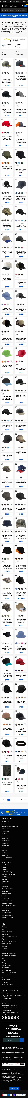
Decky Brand (5, 821)
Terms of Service (6, 965)
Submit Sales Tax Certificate (9, 941)
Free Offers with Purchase (9, 955)
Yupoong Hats (5, 881)
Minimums (4, 946)
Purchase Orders (6, 970)
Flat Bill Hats (5, 843)
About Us (4, 927)
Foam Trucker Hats (7, 857)
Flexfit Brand (5, 824)
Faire (3, 977)
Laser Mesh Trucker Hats (8, 874)
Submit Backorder (6, 943)
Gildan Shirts (5, 898)
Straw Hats (5, 860)
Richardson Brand (6, 828)
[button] (14, 1088)
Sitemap (4, 963)
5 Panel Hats (5, 865)
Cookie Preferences (7, 984)
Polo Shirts (5, 896)
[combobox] (14, 10)
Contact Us (5, 982)
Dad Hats (4, 848)
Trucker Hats (5, 845)
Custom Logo (5, 929)
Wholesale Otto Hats (7, 889)
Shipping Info (5, 939)
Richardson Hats (6, 884)
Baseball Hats (5, 852)
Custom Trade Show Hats (9, 905)
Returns (4, 951)
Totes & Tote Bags (7, 903)
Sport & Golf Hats (6, 877)
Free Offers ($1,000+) (7, 917)
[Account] (22, 6)
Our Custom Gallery (7, 931)
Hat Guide (4, 948)
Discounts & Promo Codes (9, 953)
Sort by (17, 51)
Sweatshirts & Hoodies (8, 900)
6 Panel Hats (5, 867)
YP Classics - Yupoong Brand (10, 826)
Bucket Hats (5, 855)
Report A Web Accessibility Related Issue (13, 1052)
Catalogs (4, 960)
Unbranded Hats (6, 836)
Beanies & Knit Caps (7, 872)
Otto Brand (4, 833)
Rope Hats (4, 879)
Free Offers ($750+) (7, 915)
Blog (3, 958)
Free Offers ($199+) (7, 912)
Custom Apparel (6, 908)
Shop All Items (5, 934)
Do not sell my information (9, 972)
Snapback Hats (6, 840)
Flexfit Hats (5, 886)
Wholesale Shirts (6, 893)
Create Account (6, 979)
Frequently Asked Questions (9, 936)
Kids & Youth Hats (6, 862)
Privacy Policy (5, 967)
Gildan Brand (5, 831)
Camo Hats (5, 850)
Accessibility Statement (8, 975)
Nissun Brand (5, 838)
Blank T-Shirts (5, 891)
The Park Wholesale (9, 1092)
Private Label (5, 910)
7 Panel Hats (5, 869)
